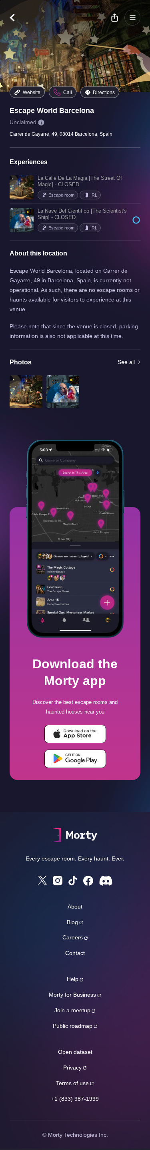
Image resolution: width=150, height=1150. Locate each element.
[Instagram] (57, 880)
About (75, 906)
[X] (42, 880)
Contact (75, 953)
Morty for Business (72, 994)
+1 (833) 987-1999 (75, 1099)
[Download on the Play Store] (75, 759)
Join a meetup (72, 1010)
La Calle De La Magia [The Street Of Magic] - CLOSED (80, 181)
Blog (72, 922)
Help (72, 979)
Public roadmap (72, 1026)
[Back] (16, 18)
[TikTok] (72, 881)
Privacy (72, 1067)
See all (126, 362)
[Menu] (132, 18)
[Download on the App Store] (75, 734)
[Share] (114, 18)
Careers (72, 937)
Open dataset (75, 1052)
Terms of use (72, 1083)
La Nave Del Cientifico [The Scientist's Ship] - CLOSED (82, 214)
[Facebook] (88, 881)
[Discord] (105, 881)
